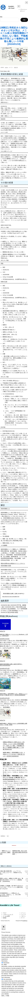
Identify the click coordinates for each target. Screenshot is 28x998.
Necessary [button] (4, 961)
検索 (1, 16)
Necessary (6, 962)
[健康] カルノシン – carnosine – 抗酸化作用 (5, 852)
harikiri (6, 67)
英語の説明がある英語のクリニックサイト (13, 563)
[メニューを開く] (26, 2)
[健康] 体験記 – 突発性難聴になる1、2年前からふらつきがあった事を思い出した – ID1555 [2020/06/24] (13, 694)
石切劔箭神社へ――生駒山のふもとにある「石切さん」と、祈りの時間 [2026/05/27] (10, 894)
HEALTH (16, 67)
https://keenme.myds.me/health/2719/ (10, 596)
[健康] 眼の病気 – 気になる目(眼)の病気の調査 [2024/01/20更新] (19, 852)
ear (8, 836)
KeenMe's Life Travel (9, 905)
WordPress (24, 920)
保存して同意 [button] (5, 995)
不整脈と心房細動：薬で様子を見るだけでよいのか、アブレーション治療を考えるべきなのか (11, 887)
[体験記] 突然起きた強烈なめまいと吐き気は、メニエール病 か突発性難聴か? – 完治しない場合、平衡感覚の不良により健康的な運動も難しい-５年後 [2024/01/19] (13, 745)
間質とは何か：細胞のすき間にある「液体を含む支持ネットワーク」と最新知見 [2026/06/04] (11, 880)
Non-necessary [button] (5, 977)
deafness (3, 836)
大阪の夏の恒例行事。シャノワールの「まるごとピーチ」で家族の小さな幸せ (11, 872)
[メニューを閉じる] (18, 6)
